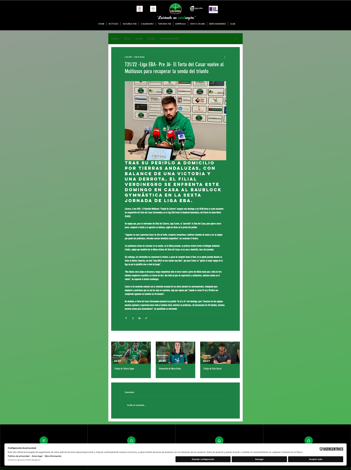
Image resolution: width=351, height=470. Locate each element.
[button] (236, 39)
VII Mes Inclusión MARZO (169, 38)
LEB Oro (127, 38)
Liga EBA (139, 38)
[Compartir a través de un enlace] (146, 318)
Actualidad (115, 38)
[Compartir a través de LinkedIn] (139, 318)
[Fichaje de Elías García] (220, 353)
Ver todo (237, 336)
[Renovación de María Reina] (175, 353)
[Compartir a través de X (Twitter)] (132, 318)
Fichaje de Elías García (212, 368)
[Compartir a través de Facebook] (126, 318)
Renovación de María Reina (170, 368)
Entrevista (151, 38)
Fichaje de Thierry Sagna (124, 368)
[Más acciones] (224, 57)
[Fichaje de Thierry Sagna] (131, 353)
